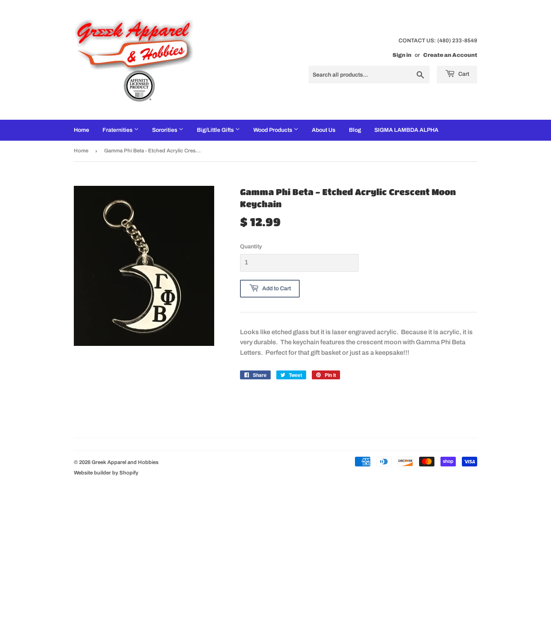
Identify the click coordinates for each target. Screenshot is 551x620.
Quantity (251, 246)
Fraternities (118, 130)
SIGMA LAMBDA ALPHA (406, 130)
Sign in (401, 55)
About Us (324, 130)
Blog (355, 130)
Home (81, 130)
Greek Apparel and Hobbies (125, 462)
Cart (463, 74)
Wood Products (273, 130)
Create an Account (450, 55)
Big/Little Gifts (216, 130)
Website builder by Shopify (106, 473)
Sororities (165, 130)
